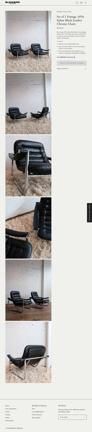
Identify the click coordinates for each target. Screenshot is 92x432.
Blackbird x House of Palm (64, 12)
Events (7, 412)
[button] (77, 2)
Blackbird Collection (16, 428)
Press (33, 409)
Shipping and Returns (62, 68)
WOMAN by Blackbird (39, 406)
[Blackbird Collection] (12, 3)
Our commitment (10, 409)
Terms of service (37, 415)
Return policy (9, 421)
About (7, 406)
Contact (7, 415)
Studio (7, 418)
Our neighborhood (38, 412)
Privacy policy (36, 418)
